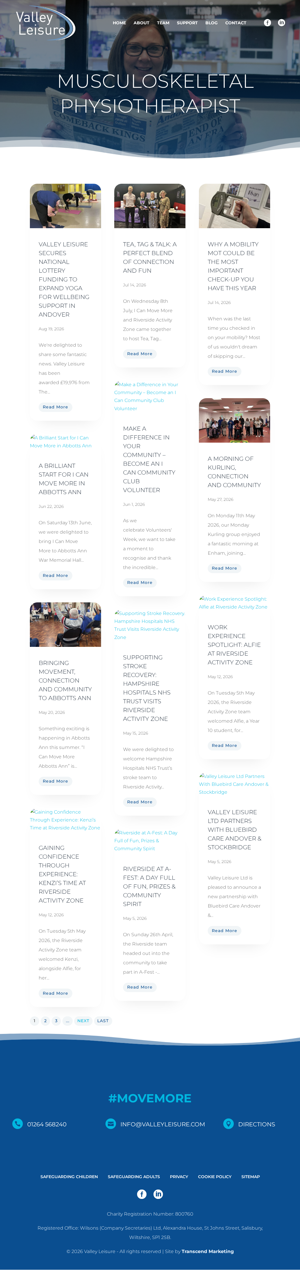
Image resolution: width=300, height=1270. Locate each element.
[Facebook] (267, 23)
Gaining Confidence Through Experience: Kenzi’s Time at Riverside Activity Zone (62, 874)
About (141, 23)
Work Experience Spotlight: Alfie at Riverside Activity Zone (234, 645)
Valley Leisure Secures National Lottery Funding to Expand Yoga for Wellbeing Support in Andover (64, 279)
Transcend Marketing (208, 1251)
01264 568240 (47, 1124)
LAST (103, 1020)
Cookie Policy (214, 1176)
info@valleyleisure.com (162, 1124)
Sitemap (250, 1176)
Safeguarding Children (69, 1176)
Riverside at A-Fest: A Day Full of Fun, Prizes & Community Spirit (149, 886)
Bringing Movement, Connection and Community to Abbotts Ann (65, 680)
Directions (256, 1124)
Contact (235, 23)
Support (187, 23)
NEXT (83, 1020)
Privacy (179, 1176)
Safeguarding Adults (134, 1176)
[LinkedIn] (281, 23)
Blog (211, 23)
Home (119, 23)
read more (55, 407)
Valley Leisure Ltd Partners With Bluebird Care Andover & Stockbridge (234, 830)
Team (163, 23)
